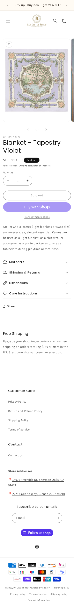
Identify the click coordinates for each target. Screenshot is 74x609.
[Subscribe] (57, 518)
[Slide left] (27, 129)
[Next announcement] (66, 5)
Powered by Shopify (40, 587)
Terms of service (38, 594)
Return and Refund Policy (25, 411)
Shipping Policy (18, 420)
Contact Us (15, 455)
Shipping (23, 165)
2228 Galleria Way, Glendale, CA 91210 (38, 494)
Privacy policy (17, 594)
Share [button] (11, 306)
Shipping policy (59, 594)
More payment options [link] (37, 216)
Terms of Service (19, 429)
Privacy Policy (17, 401)
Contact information (39, 600)
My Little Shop (21, 587)
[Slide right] (46, 129)
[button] (8, 20)
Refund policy (61, 587)
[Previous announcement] (7, 5)
